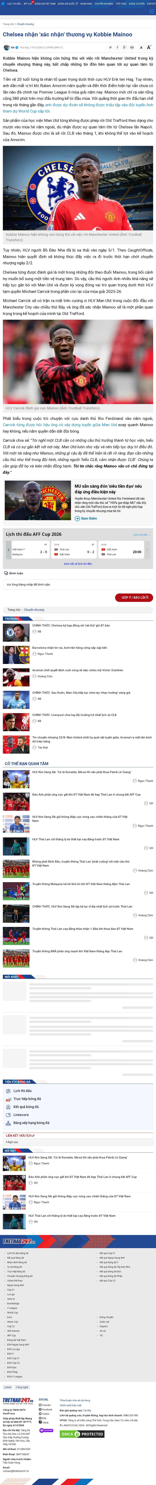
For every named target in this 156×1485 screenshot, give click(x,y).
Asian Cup (12, 1321)
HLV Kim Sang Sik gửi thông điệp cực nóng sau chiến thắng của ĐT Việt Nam (79, 819)
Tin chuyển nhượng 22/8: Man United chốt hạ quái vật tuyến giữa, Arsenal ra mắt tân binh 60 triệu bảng (92, 739)
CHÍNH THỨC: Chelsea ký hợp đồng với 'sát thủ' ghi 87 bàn (71, 625)
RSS (43, 1418)
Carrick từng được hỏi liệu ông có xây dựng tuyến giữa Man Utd (60, 425)
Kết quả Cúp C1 (107, 1253)
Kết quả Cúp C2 (107, 1280)
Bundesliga (13, 1303)
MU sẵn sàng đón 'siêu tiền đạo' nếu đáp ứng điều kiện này (110, 502)
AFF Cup (11, 1335)
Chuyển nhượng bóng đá (20, 1276)
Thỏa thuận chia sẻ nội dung (75, 1400)
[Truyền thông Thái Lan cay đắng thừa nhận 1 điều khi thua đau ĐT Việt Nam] (16, 936)
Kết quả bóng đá (15, 1258)
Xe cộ (103, 1331)
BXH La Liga (13, 1349)
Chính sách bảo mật (70, 1405)
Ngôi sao (12, 1142)
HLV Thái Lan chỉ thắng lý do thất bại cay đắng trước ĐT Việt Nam (75, 839)
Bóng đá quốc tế (68, 3)
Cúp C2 (11, 1326)
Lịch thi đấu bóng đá (17, 1253)
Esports (104, 1326)
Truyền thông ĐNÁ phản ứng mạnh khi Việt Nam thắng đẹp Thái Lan (77, 951)
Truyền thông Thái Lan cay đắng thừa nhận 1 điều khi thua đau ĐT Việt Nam (82, 929)
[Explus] (78, 580)
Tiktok (45, 1422)
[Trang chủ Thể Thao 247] (3, 4)
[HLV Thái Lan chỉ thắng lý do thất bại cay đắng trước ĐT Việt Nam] (16, 846)
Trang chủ (8, 24)
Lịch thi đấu (14, 3)
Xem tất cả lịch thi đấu (78, 564)
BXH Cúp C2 (13, 1363)
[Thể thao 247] (19, 1241)
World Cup (12, 1312)
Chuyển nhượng (104, 3)
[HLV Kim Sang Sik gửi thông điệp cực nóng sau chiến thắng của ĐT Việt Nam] (16, 824)
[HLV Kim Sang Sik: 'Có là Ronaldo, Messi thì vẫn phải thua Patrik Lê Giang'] (16, 779)
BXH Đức (12, 1367)
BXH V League (14, 1376)
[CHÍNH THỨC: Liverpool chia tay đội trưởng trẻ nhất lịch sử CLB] (16, 722)
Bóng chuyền (137, 3)
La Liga (11, 1294)
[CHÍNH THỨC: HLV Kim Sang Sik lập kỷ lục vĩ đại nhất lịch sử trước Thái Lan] (16, 914)
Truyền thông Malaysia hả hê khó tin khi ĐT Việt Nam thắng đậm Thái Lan (81, 884)
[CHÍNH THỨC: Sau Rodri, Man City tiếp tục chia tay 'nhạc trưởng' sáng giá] (16, 700)
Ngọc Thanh (45, 653)
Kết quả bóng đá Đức (110, 1271)
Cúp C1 (11, 1289)
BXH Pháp (12, 1372)
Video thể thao (14, 1280)
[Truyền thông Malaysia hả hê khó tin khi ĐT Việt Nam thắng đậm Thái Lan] (16, 891)
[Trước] (8, 550)
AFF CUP (28, 3)
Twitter (45, 1414)
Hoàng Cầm (45, 676)
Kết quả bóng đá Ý (109, 1262)
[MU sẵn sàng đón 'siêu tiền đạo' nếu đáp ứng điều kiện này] (38, 500)
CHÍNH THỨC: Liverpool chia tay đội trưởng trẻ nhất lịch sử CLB (74, 715)
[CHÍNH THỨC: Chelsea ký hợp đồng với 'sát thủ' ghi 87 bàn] (16, 633)
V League (12, 1308)
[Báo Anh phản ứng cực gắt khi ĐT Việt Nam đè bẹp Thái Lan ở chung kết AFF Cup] (16, 802)
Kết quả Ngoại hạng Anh (112, 1258)
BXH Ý (10, 1353)
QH (151, 803)
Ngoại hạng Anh (15, 1285)
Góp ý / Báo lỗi (134, 597)
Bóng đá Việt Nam (45, 3)
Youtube (46, 1405)
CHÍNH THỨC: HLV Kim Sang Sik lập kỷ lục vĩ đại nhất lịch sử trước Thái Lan (82, 906)
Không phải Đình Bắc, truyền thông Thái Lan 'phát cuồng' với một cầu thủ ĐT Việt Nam (80, 863)
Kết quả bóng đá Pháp (111, 1276)
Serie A (11, 1299)
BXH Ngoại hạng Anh (18, 1344)
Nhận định (86, 3)
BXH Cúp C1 (13, 1358)
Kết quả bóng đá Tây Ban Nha (115, 1267)
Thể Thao (121, 3)
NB (39, 631)
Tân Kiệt (43, 747)
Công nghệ (22, 1387)
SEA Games (13, 1331)
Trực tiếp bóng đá (16, 1271)
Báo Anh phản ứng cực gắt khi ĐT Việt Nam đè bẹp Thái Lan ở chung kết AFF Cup (86, 794)
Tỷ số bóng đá (14, 1267)
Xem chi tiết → (142, 534)
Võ (101, 1335)
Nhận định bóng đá (17, 1262)
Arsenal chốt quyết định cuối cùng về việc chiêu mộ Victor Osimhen (77, 670)
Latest (7, 1387)
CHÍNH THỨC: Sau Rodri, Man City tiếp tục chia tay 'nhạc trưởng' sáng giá (81, 692)
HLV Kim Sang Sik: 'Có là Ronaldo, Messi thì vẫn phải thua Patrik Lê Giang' (81, 772)
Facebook (46, 1409)
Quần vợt (104, 1321)
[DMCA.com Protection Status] (83, 1434)
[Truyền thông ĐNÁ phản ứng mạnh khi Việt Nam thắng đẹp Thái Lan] (16, 958)
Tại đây (87, 1410)
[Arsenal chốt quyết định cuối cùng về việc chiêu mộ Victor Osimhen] (16, 677)
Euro (9, 1317)
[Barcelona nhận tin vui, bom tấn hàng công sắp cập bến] (16, 655)
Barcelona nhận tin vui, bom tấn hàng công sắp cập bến (69, 647)
